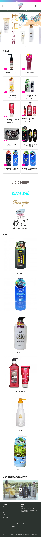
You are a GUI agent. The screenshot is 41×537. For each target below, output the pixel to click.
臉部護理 (4, 514)
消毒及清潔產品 (6, 517)
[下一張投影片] (25, 46)
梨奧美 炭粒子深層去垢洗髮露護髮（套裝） (29, 96)
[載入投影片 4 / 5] (21, 46)
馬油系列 (19, 352)
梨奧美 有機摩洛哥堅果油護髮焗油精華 (11, 120)
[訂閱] (29, 527)
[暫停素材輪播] (28, 46)
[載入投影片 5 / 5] (23, 46)
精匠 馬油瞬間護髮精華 (29, 72)
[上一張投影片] (13, 46)
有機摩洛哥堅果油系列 (20, 391)
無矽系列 (19, 430)
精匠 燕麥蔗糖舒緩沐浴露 (12, 95)
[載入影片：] (20, 490)
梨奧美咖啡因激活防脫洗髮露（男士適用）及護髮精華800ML (11, 169)
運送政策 (36, 534)
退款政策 (32, 534)
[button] (2, 6)
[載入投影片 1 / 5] (15, 46)
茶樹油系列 (20, 469)
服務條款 (28, 534)
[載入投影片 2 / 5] (17, 46)
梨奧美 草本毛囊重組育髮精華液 (11, 72)
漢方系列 (19, 273)
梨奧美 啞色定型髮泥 (11, 144)
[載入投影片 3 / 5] (19, 46)
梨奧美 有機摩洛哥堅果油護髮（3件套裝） (29, 119)
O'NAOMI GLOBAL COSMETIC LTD (11, 534)
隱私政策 (24, 534)
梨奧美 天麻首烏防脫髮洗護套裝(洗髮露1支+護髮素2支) (29, 145)
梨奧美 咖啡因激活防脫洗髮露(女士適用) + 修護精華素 (29, 169)
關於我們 (4, 519)
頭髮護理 (4, 509)
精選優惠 (4, 506)
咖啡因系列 (20, 313)
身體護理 (4, 512)
